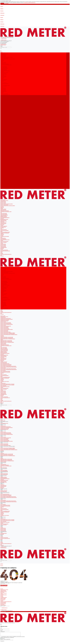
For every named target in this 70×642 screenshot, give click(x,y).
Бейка (1, 84)
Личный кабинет (3, 602)
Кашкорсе (2, 60)
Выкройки (2, 92)
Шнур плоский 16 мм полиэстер (5, 365)
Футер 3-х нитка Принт (4, 113)
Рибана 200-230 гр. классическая (6, 126)
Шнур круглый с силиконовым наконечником (8, 151)
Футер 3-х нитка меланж (4, 112)
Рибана (1, 61)
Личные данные (3, 603)
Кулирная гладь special (4, 106)
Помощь (1, 596)
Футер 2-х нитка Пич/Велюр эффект (6, 324)
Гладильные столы (3, 74)
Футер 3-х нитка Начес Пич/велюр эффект (7, 58)
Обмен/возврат (3, 598)
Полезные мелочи (3, 82)
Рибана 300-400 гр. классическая (6, 341)
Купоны (1, 181)
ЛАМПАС (2, 164)
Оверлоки (2, 71)
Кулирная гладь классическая (5, 318)
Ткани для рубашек (3, 67)
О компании (2, 599)
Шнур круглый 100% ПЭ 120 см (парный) (7, 169)
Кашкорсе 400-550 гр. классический (6, 123)
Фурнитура (2, 143)
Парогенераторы (3, 73)
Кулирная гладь (3, 54)
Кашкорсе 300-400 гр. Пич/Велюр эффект (7, 124)
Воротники (2, 77)
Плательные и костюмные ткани (5, 64)
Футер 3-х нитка (3, 56)
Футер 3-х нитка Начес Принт (5, 117)
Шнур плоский (2, 370)
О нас (1, 252)
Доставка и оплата (3, 597)
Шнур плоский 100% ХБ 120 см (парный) (7, 170)
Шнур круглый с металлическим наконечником (8, 152)
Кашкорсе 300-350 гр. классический (6, 122)
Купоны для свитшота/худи (5, 94)
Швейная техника (3, 69)
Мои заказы (2, 604)
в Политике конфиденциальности (29, 2)
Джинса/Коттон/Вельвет (4, 130)
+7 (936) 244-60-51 (3, 546)
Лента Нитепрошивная (4, 83)
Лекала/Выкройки (3, 91)
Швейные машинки (3, 138)
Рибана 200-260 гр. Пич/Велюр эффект (7, 127)
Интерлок (2, 59)
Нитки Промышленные (4, 241)
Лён (1, 65)
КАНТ (1, 237)
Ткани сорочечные (3, 66)
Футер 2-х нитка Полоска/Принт (5, 109)
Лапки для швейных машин (5, 85)
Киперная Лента (3, 76)
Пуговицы (2, 158)
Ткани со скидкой (3, 86)
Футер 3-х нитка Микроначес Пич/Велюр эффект (8, 120)
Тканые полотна (3, 63)
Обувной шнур (3, 168)
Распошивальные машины (4, 70)
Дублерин (2, 165)
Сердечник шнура (3, 148)
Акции (1, 184)
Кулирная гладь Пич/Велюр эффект (6, 104)
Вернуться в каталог (3, 586)
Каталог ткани (2, 101)
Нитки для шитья (3, 171)
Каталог (1, 588)
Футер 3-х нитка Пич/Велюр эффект (6, 57)
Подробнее (6, 3)
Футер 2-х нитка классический (5, 108)
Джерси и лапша (3, 62)
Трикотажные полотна (4, 53)
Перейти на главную (3, 585)
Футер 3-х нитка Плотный (4, 114)
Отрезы (1, 175)
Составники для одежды (4, 167)
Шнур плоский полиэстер (4, 149)
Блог (1, 187)
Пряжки (1, 173)
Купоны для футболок (4, 93)
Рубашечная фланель (4, 134)
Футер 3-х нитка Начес (4, 116)
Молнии (1, 166)
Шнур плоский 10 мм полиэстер (5, 150)
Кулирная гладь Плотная (4, 105)
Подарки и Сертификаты (4, 163)
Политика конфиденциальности (5, 98)
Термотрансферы (3, 75)
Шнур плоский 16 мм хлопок (5, 156)
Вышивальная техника (4, 72)
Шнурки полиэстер (3, 79)
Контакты (2, 188)
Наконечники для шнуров (4, 172)
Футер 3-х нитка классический (5, 111)
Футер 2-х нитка (3, 55)
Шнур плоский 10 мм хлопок (5, 157)
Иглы (1, 81)
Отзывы (1, 97)
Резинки (1, 78)
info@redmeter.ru (3, 44)
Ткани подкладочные (4, 68)
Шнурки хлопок (3, 80)
